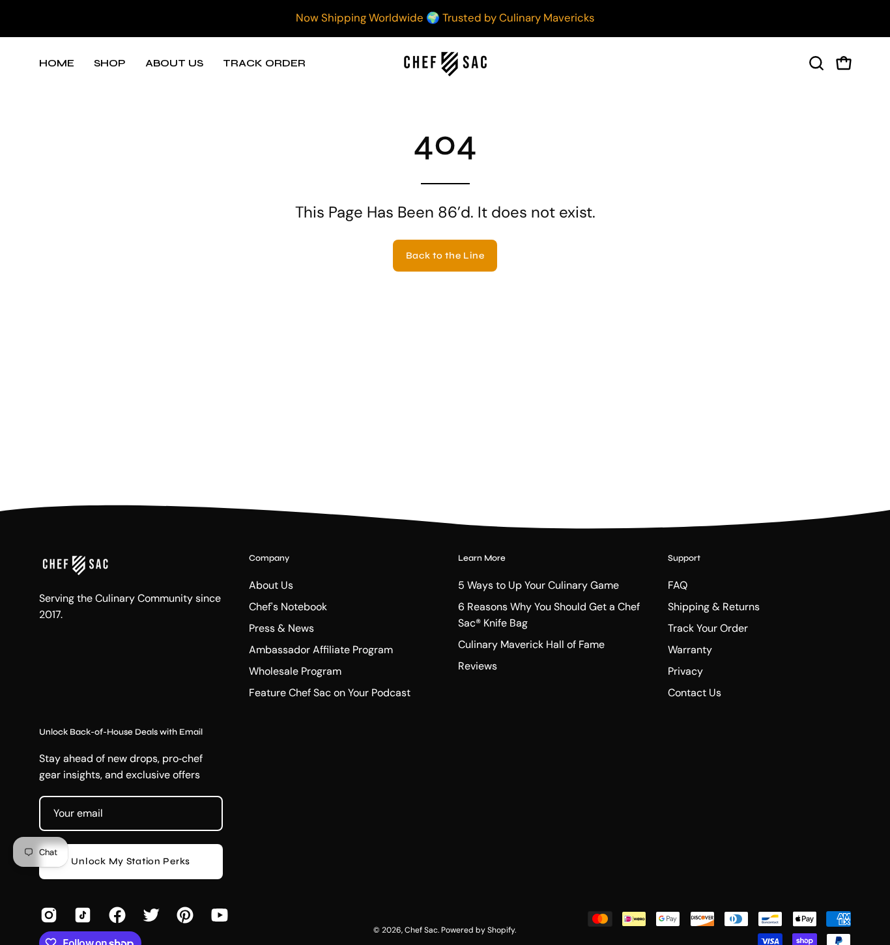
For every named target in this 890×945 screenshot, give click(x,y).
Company (269, 558)
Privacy (685, 671)
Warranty (690, 649)
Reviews (477, 666)
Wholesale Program (295, 671)
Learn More (482, 558)
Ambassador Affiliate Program (321, 649)
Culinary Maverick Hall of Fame (531, 644)
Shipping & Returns (714, 607)
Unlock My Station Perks (130, 861)
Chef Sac (421, 930)
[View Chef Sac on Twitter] (149, 915)
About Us (271, 585)
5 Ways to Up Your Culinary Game (538, 585)
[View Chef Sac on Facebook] (116, 915)
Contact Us (694, 692)
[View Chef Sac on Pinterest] (183, 915)
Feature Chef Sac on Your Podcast (329, 692)
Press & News (281, 628)
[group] (445, 18)
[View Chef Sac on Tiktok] (81, 915)
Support (684, 558)
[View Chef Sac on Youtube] (218, 915)
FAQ (677, 585)
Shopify (501, 930)
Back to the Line (445, 255)
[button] (816, 63)
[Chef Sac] (445, 63)
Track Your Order (708, 628)
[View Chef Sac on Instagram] (47, 915)
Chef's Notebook (288, 607)
